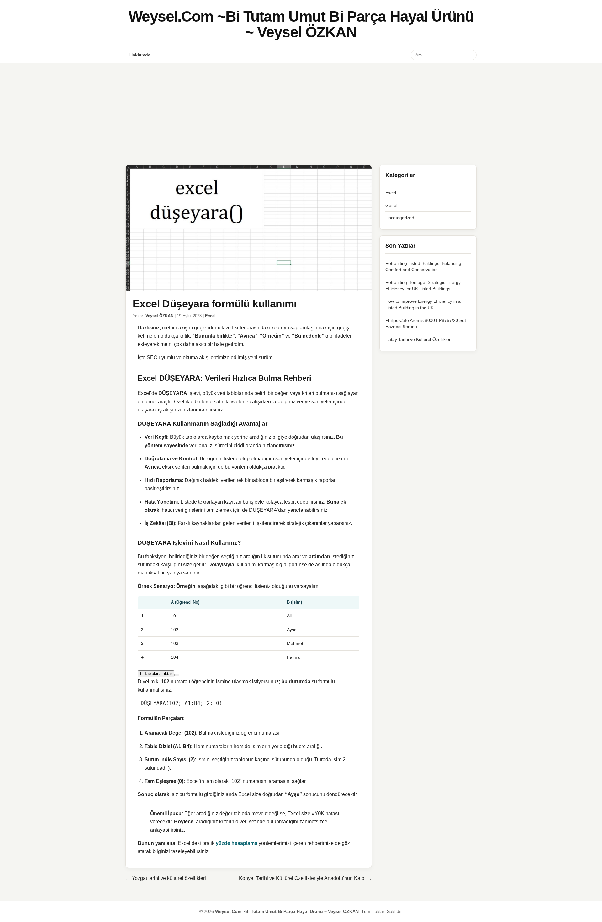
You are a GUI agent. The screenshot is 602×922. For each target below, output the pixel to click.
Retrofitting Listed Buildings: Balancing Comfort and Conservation (423, 266)
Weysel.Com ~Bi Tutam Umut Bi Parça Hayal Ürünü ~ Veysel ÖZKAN (301, 24)
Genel (391, 205)
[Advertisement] (301, 110)
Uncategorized (399, 217)
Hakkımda (139, 54)
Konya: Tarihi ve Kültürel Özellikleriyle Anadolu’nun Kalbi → (305, 878)
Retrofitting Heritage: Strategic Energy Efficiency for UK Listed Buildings (423, 285)
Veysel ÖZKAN (159, 315)
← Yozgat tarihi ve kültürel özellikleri (165, 878)
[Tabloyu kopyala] (176, 675)
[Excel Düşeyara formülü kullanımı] (249, 228)
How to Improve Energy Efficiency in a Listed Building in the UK (423, 304)
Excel (210, 315)
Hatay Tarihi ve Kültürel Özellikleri (418, 339)
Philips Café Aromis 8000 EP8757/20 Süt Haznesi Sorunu (425, 323)
